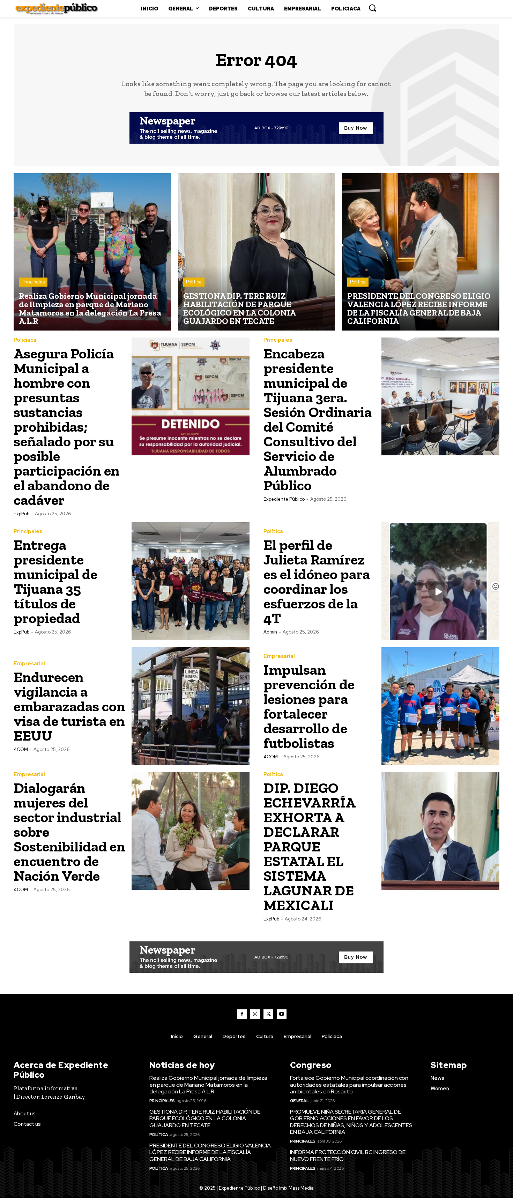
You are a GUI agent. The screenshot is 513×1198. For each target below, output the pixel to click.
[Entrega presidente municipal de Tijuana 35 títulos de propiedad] (191, 581)
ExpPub (21, 514)
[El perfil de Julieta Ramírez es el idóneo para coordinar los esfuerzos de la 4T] (440, 581)
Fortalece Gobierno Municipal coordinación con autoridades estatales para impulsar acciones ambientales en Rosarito (349, 1084)
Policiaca (25, 340)
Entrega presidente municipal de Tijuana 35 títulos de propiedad (55, 581)
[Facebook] (242, 1014)
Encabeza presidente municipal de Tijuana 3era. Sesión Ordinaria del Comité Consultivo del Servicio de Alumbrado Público (317, 419)
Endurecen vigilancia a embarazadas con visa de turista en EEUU (69, 706)
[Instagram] (255, 1014)
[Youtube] (282, 1014)
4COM (21, 749)
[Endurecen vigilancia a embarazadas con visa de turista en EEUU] (191, 706)
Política (194, 282)
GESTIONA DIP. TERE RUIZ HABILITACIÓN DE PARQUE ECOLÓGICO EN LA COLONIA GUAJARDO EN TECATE (204, 1118)
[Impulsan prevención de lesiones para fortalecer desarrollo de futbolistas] (440, 706)
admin (270, 632)
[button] (372, 7)
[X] (268, 1014)
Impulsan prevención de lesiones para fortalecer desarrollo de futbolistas (309, 706)
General (299, 1101)
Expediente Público (284, 499)
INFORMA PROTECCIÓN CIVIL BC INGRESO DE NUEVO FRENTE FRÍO (348, 1155)
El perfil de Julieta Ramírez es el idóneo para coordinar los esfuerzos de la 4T (316, 581)
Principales (33, 282)
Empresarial (29, 663)
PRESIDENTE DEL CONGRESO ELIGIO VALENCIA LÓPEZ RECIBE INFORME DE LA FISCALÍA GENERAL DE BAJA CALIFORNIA (210, 1152)
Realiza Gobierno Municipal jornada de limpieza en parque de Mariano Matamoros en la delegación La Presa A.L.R (208, 1084)
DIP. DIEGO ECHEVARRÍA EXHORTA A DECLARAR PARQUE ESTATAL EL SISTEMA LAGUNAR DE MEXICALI (309, 846)
